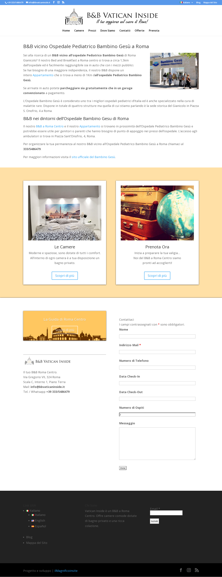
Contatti (124, 30)
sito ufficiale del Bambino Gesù (93, 157)
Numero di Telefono (134, 361)
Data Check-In (129, 376)
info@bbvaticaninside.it (48, 387)
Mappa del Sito (210, 3)
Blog (198, 3)
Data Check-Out (131, 392)
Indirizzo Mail (130, 345)
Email (155, 508)
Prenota (154, 30)
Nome (123, 329)
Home (66, 30)
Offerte (139, 30)
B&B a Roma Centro (50, 126)
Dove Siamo (107, 30)
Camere (79, 30)
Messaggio (127, 423)
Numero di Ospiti (131, 408)
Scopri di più (64, 275)
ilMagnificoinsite (66, 571)
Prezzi (92, 30)
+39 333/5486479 (15, 2)
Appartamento (43, 75)
